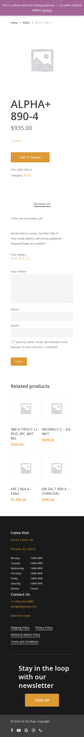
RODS (26, 22)
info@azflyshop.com (24, 606)
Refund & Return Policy (25, 634)
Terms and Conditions (25, 641)
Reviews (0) (42, 204)
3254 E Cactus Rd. (22, 540)
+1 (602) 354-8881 (22, 601)
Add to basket (30, 157)
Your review (19, 271)
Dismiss (47, 10)
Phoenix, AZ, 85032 (23, 549)
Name (16, 309)
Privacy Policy (44, 627)
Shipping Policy (20, 627)
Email (15, 325)
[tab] (42, 204)
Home (14, 22)
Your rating (19, 254)
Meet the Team (20, 616)
